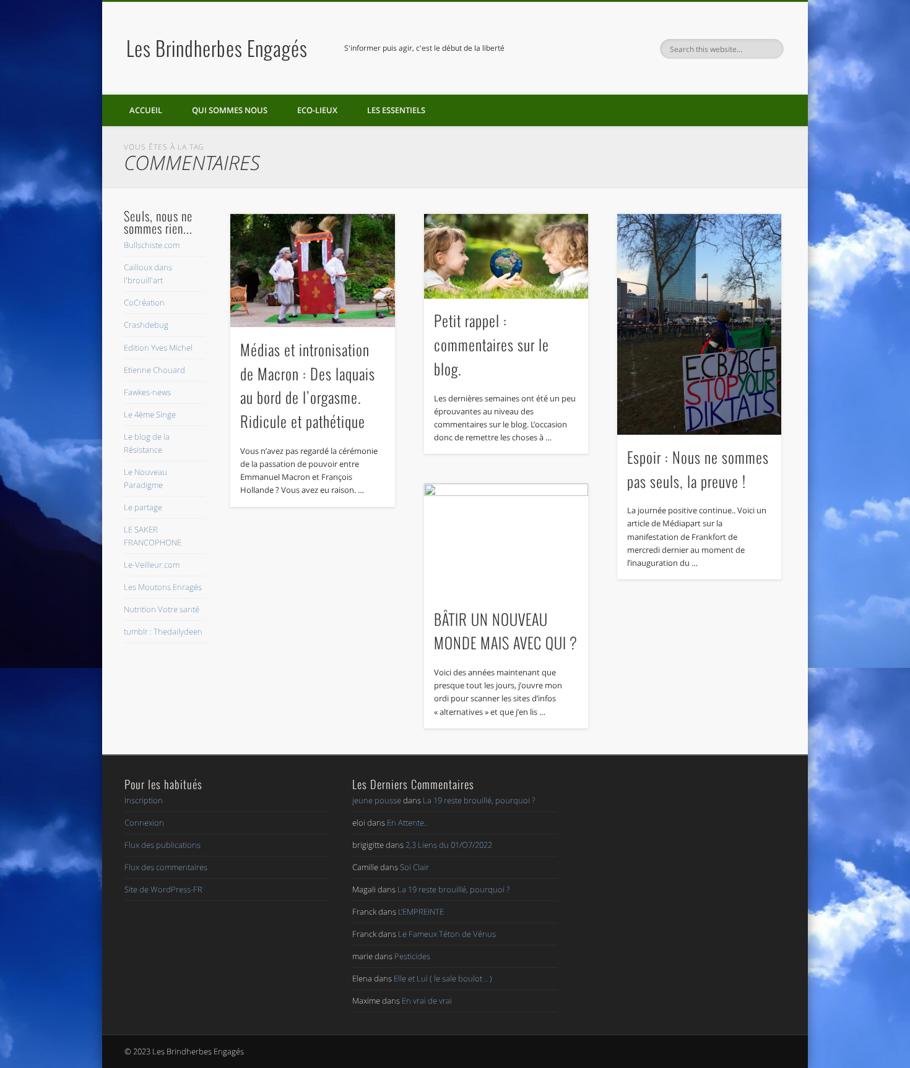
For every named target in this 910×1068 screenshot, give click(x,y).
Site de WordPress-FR (163, 889)
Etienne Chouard (154, 369)
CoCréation (144, 302)
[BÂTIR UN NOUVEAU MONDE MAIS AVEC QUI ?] (506, 540)
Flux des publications (162, 844)
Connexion (144, 822)
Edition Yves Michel (158, 347)
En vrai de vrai (427, 1000)
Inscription (143, 800)
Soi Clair (414, 867)
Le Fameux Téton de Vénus (447, 933)
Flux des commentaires (165, 867)
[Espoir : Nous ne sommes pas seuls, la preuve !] (699, 324)
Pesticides (412, 956)
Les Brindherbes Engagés (217, 47)
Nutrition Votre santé (161, 609)
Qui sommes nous (229, 110)
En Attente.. (407, 822)
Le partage (143, 507)
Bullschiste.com (152, 244)
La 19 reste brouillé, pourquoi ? (479, 800)
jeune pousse (376, 800)
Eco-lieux (317, 110)
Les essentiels (396, 110)
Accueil (145, 110)
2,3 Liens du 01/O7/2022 (448, 844)
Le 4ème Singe (150, 414)
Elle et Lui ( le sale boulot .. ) (443, 978)
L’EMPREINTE (421, 911)
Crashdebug (146, 324)
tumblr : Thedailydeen (163, 631)
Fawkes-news (147, 392)
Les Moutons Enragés (163, 586)
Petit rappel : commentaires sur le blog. (491, 344)
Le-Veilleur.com (152, 564)
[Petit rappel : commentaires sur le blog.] (506, 256)
